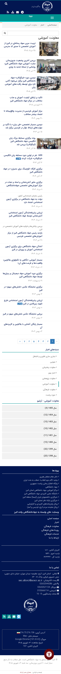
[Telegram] (22, 12)
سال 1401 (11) (50, 435)
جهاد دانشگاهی (51, 486)
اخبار (42, 24)
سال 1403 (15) (50, 421)
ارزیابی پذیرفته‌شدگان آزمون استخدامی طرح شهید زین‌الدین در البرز (23, 302)
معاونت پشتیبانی (48, 367)
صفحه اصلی (53, 518)
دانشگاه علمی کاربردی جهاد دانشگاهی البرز (41, 493)
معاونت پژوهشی (48, 378)
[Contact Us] (17, 12)
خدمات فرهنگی (51, 534)
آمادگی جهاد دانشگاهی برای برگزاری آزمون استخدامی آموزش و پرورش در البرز (23, 248)
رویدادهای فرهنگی (50, 530)
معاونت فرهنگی (49, 389)
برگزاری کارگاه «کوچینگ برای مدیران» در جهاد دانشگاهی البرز (22, 170)
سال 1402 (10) (50, 428)
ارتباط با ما (54, 538)
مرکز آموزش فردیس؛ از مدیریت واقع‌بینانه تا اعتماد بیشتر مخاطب (23, 112)
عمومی (52, 361)
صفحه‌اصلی (52, 24)
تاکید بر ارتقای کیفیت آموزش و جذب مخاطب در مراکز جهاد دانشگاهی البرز (26, 99)
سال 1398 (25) (50, 455)
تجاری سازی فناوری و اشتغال (44, 356)
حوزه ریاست (50, 395)
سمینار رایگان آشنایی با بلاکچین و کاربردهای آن (23, 325)
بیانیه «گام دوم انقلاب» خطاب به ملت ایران (41, 480)
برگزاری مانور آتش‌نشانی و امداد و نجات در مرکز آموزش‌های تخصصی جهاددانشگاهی (23, 184)
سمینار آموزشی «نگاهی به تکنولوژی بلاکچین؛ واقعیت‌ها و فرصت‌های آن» (22, 261)
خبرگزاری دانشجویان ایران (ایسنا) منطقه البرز (40, 497)
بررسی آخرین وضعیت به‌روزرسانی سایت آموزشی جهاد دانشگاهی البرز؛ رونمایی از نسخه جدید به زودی (20, 64)
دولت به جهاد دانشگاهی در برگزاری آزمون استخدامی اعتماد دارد (24, 200)
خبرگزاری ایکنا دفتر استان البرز (46, 500)
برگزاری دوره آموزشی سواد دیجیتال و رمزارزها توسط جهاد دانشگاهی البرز (22, 275)
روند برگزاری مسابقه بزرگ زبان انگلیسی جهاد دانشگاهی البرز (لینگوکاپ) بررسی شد (22, 141)
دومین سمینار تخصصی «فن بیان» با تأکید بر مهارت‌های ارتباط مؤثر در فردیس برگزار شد (22, 126)
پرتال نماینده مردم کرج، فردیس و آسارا (42, 507)
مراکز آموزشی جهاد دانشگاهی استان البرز (42, 490)
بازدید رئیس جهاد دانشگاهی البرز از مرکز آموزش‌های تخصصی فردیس (25, 234)
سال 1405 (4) (51, 408)
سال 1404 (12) (50, 414)
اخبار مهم (51, 372)
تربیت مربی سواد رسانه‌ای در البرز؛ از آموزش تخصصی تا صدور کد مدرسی (19, 45)
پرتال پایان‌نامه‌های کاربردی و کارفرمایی (42, 503)
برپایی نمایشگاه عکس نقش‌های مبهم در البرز (22, 314)
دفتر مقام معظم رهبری (49, 476)
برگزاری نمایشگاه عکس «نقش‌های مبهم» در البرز (23, 288)
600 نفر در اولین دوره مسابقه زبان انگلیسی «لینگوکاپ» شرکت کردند (23, 157)
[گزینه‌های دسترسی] (49, 654)
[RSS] (8, 12)
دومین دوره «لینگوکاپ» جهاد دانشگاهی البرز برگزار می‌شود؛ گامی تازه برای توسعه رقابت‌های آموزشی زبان (20, 82)
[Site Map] (12, 12)
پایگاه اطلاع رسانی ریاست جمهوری (44, 483)
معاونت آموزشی (49, 384)
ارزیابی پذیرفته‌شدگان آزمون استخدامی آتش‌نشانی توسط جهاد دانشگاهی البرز (25, 214)
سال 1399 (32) (50, 449)
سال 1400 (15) (50, 442)
